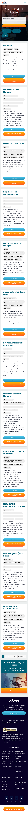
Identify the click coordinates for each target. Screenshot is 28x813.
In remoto (16, 31)
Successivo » (21, 656)
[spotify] (21, 798)
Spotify (6, 722)
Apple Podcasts (13, 722)
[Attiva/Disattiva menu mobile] (25, 2)
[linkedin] (16, 798)
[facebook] (6, 798)
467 (15, 656)
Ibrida (5, 35)
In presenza (6, 31)
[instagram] (11, 798)
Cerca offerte (14, 26)
